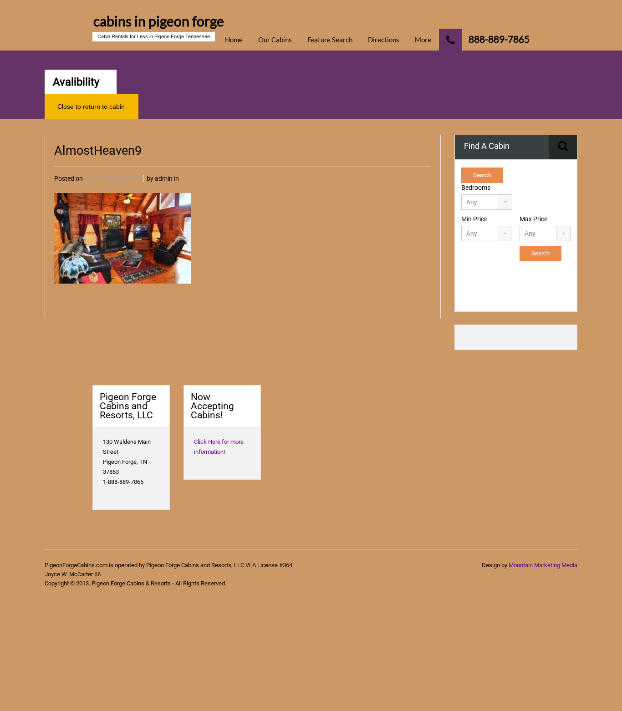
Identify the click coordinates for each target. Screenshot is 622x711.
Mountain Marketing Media (543, 565)
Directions (383, 40)
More (423, 40)
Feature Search (329, 40)
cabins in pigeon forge (158, 21)
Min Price (474, 219)
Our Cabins (275, 40)
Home (234, 40)
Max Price (533, 219)
